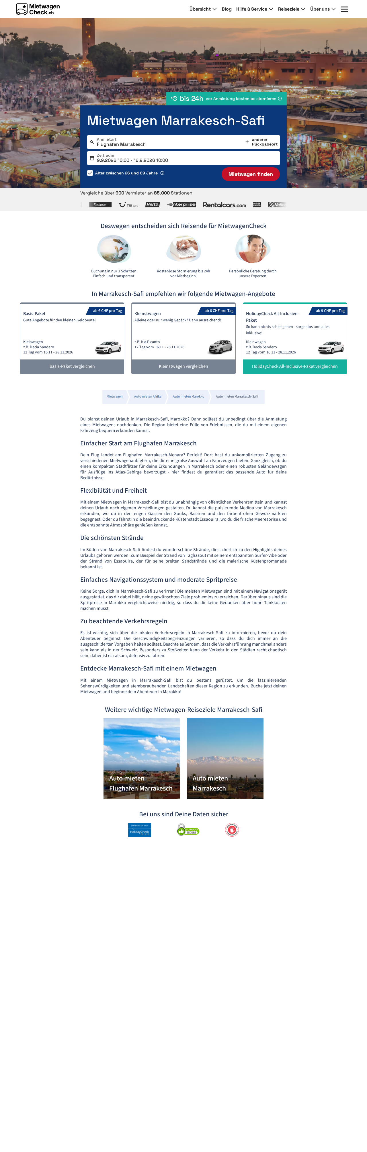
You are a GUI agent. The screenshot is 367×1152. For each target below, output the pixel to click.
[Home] (38, 9)
